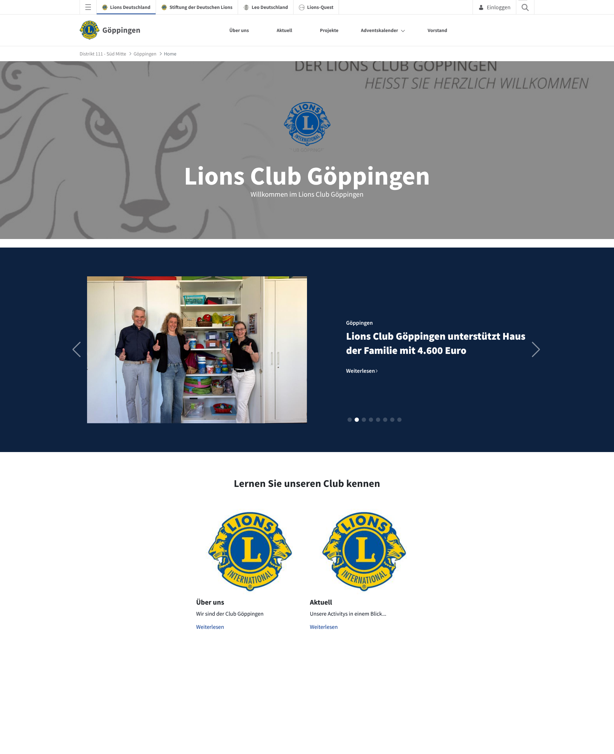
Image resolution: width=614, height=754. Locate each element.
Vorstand (437, 30)
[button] (350, 420)
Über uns (239, 30)
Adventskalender (379, 30)
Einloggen (499, 7)
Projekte (329, 30)
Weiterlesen (210, 627)
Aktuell (284, 30)
